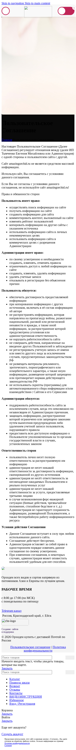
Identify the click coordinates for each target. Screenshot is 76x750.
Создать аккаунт (12, 734)
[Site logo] (38, 16)
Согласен (8, 745)
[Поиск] (69, 658)
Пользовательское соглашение (30, 647)
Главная (7, 139)
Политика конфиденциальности (45, 648)
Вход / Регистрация (22, 703)
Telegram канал (11, 610)
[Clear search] (62, 672)
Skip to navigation (13, 3)
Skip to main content (37, 3)
